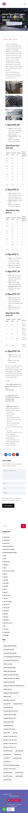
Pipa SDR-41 (6, 610)
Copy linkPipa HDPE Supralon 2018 (11, 660)
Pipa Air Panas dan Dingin (9, 571)
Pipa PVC (6, 598)
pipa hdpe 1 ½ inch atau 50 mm (10, 740)
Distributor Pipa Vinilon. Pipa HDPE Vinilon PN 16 (14, 685)
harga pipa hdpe (7, 703)
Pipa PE (5, 589)
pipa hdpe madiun (19, 751)
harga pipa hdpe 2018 (8, 707)
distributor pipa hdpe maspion (10, 667)
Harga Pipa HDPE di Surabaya (10, 714)
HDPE (5, 558)
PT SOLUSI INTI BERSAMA (18, 794)
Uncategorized (14, 39)
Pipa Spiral (6, 614)
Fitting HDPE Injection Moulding (10, 552)
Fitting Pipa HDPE (7, 696)
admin (7, 39)
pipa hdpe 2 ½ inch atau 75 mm (10, 743)
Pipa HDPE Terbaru (8, 779)
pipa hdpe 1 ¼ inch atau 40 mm (10, 736)
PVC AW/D (6, 629)
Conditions (18, 804)
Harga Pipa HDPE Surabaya (9, 729)
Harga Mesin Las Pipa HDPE (9, 700)
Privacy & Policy (11, 804)
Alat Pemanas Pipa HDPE (9, 649)
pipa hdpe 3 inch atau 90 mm (10, 747)
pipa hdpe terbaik (19, 776)
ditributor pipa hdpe (8, 689)
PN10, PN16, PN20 (8, 623)
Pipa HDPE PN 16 (7, 761)
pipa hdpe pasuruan (18, 758)
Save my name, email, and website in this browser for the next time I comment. (12, 499)
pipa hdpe (15, 732)
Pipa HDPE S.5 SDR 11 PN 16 (10, 769)
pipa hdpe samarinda (8, 772)
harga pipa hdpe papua (8, 725)
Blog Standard (7, 540)
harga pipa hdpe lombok (9, 722)
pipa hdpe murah (17, 754)
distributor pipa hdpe (8, 664)
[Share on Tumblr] (17, 454)
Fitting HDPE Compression (9, 549)
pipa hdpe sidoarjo (19, 772)
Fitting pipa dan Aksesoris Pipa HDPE (11, 693)
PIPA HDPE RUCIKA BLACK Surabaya (11, 765)
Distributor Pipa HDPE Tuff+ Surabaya (11, 678)
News (5, 568)
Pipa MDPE (6, 586)
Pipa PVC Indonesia (8, 601)
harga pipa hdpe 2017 (18, 703)
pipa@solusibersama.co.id (12, 406)
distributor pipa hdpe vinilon (9, 682)
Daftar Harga (6, 543)
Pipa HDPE (6, 580)
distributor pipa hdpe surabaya (10, 671)
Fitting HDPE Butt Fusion (9, 546)
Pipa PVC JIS (6, 604)
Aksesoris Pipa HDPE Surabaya (10, 646)
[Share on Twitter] (9, 454)
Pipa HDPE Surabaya (8, 776)
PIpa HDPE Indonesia (8, 751)
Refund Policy (14, 806)
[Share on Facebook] (6, 454)
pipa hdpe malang (7, 754)
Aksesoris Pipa (6, 537)
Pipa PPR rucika (7, 595)
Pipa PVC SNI (6, 607)
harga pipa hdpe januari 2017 (10, 718)
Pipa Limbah (6, 583)
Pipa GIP (5, 574)
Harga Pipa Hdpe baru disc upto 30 (11, 711)
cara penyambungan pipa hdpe (10, 653)
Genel (5, 555)
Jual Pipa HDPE (7, 732)
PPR (4, 626)
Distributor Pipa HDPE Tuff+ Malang (11, 675)
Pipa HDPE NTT (7, 758)
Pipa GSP (6, 577)
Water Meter (6, 635)
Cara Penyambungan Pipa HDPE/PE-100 (12, 656)
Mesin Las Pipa (7, 561)
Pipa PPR (5, 592)
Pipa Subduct (6, 620)
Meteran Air (6, 564)
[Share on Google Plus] (13, 454)
